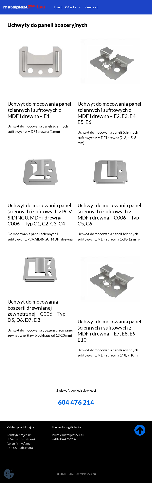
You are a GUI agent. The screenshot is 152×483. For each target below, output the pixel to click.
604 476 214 (76, 402)
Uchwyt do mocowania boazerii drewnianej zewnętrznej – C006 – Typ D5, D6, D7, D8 (36, 311)
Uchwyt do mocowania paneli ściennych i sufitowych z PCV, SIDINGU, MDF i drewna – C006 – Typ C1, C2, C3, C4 (40, 214)
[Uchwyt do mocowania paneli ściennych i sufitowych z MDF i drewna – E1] (40, 61)
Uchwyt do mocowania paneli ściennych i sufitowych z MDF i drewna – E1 (40, 110)
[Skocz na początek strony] (139, 433)
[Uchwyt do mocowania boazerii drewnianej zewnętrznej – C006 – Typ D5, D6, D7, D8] (40, 269)
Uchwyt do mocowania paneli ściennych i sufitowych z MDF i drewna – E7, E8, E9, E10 (110, 330)
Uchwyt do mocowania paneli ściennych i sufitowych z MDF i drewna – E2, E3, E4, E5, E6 (110, 113)
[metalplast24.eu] (24, 7)
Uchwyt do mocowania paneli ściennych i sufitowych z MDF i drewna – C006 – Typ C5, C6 (110, 214)
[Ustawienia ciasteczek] (9, 474)
